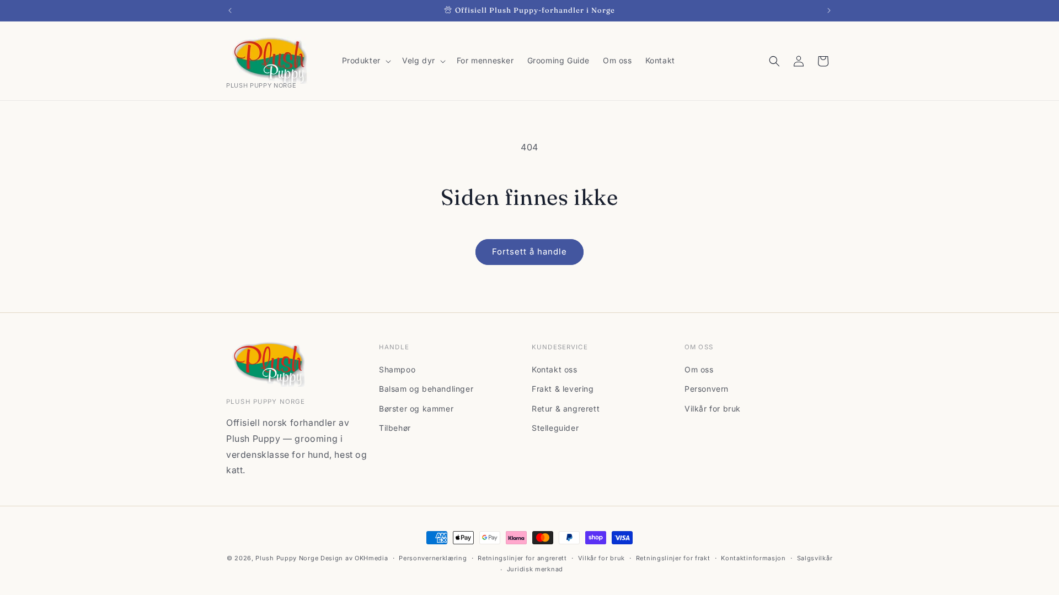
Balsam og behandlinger (426, 388)
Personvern (706, 388)
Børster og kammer (416, 408)
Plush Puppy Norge (286, 558)
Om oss (699, 369)
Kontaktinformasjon (753, 558)
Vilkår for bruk (712, 408)
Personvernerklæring (433, 558)
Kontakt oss (554, 369)
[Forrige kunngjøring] (230, 10)
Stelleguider (555, 427)
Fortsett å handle (529, 251)
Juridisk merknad (535, 569)
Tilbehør (395, 427)
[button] (365, 60)
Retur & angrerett (566, 408)
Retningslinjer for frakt (673, 558)
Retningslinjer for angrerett (522, 558)
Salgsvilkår (815, 558)
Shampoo (397, 369)
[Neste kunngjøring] (829, 10)
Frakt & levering (563, 388)
